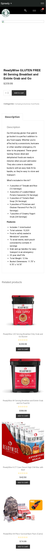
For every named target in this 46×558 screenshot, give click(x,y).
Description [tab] (12, 117)
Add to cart (19, 93)
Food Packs (35, 104)
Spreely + (6, 3)
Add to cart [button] (23, 349)
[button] (25, 10)
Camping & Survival (22, 104)
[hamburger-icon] (42, 3)
